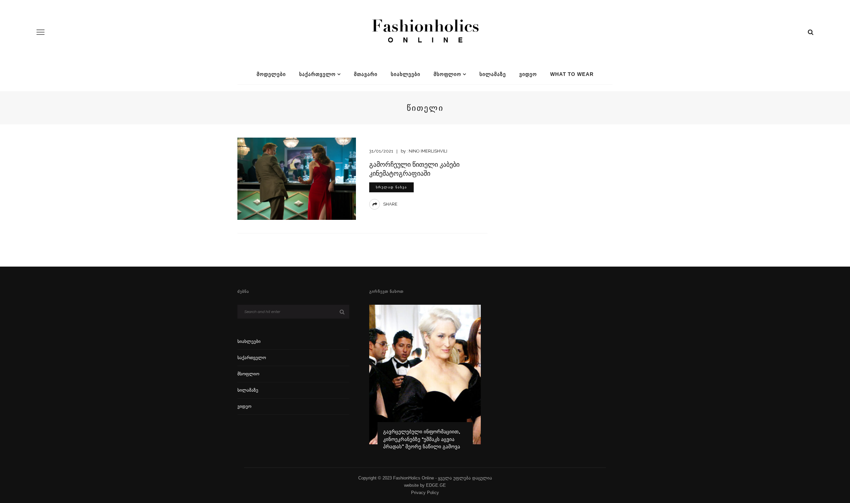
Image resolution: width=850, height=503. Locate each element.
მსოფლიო (447, 74)
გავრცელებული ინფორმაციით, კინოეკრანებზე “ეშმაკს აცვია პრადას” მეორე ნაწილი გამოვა (421, 439)
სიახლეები (405, 74)
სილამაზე (492, 74)
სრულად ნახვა (391, 187)
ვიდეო (528, 74)
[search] (811, 32)
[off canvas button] (40, 32)
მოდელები (271, 74)
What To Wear (572, 74)
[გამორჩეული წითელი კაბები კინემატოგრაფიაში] (296, 178)
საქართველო (317, 74)
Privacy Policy (425, 492)
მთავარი (366, 74)
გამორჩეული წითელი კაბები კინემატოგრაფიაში (414, 168)
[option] (425, 380)
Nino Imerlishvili (428, 151)
